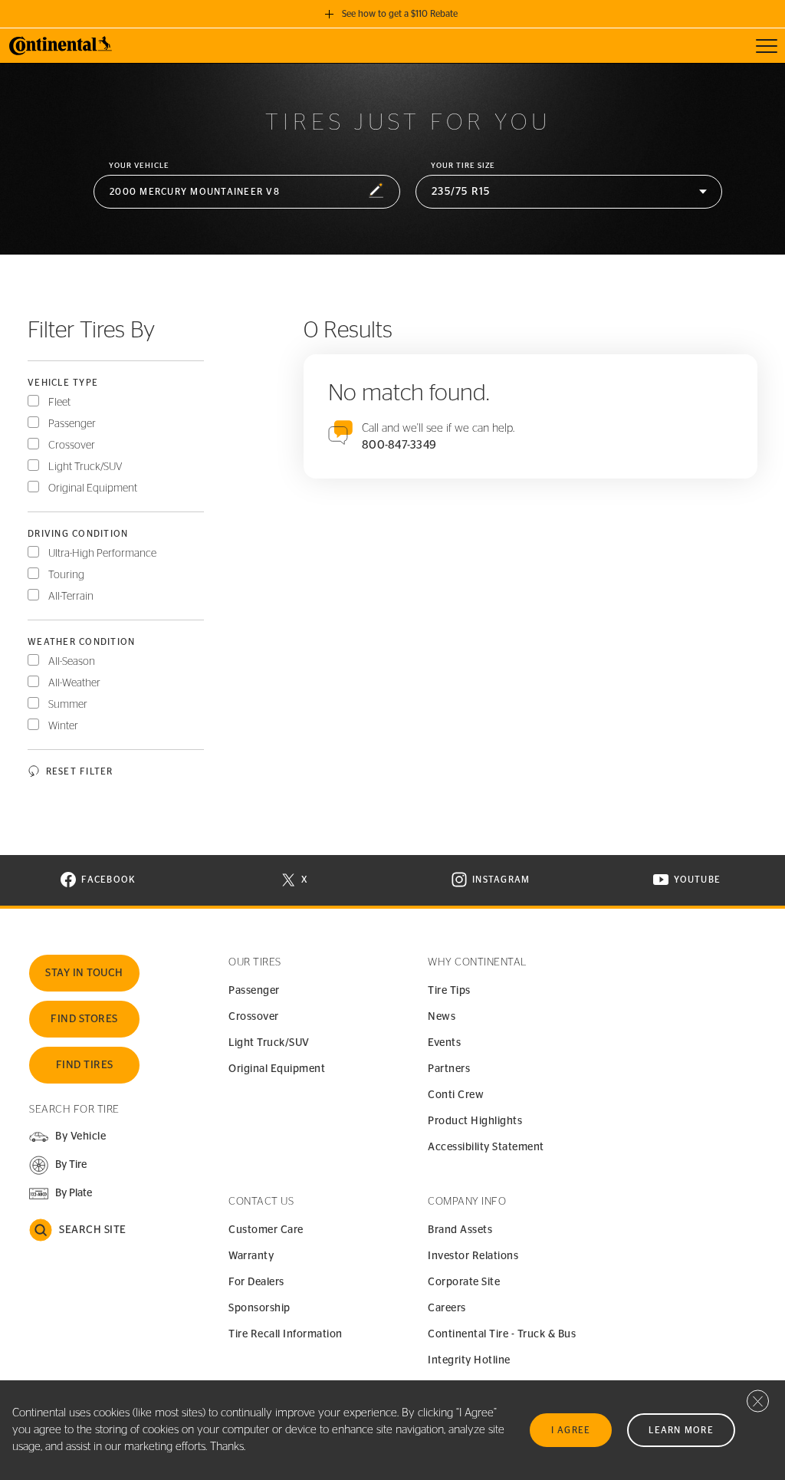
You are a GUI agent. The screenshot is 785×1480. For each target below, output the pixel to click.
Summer (67, 704)
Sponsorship (259, 1308)
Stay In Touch (84, 973)
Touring (66, 575)
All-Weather (74, 683)
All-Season (71, 661)
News (441, 1016)
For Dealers (256, 1282)
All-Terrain (71, 596)
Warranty (251, 1256)
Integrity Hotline (469, 1360)
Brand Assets (460, 1230)
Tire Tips (449, 990)
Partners (449, 1069)
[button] (247, 192)
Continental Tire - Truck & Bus (502, 1334)
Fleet (59, 402)
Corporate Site (464, 1282)
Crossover (71, 445)
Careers (447, 1308)
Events (444, 1043)
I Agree (571, 1430)
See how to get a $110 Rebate (400, 13)
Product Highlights (475, 1121)
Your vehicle (139, 165)
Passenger (72, 424)
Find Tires (84, 1065)
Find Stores (84, 1019)
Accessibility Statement (486, 1147)
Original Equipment (92, 488)
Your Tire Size (463, 165)
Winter (63, 726)
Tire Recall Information (285, 1334)
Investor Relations (473, 1256)
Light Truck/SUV (85, 467)
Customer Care (266, 1230)
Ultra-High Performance (102, 553)
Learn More (681, 1430)
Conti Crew (456, 1095)
